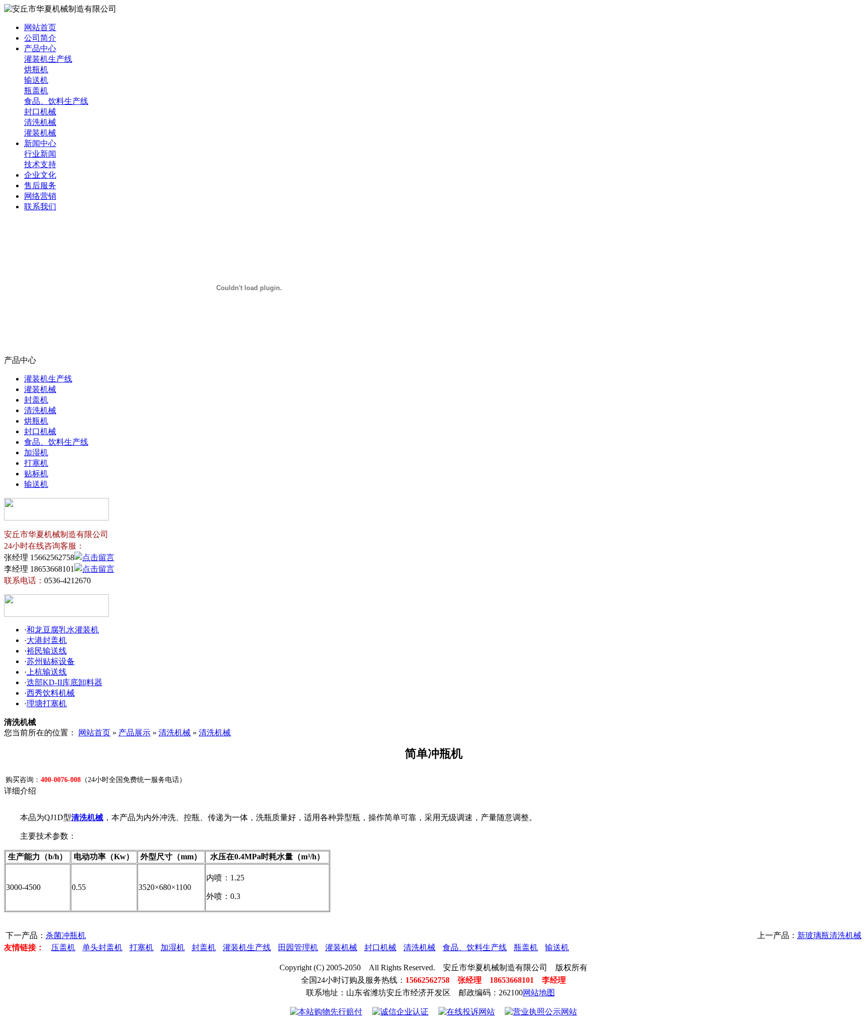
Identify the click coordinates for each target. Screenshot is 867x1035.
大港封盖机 (47, 640)
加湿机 (36, 452)
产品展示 (134, 732)
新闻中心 (40, 143)
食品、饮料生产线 (56, 101)
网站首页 (40, 27)
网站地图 (539, 992)
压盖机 (63, 947)
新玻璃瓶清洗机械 (829, 935)
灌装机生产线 (48, 59)
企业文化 (40, 175)
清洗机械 (40, 122)
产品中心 (40, 48)
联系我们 (40, 206)
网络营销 (40, 196)
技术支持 (40, 164)
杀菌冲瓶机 (66, 935)
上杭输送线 (47, 672)
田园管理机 (298, 947)
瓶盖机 (36, 90)
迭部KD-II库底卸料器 (64, 682)
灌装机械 (40, 132)
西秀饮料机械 (51, 693)
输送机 (36, 80)
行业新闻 (40, 154)
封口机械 (40, 111)
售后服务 (40, 185)
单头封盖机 (102, 947)
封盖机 (36, 400)
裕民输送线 (47, 650)
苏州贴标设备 (51, 661)
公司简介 (40, 38)
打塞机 (36, 463)
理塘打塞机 (47, 703)
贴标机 (36, 473)
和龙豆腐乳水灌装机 (63, 629)
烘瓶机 (36, 69)
